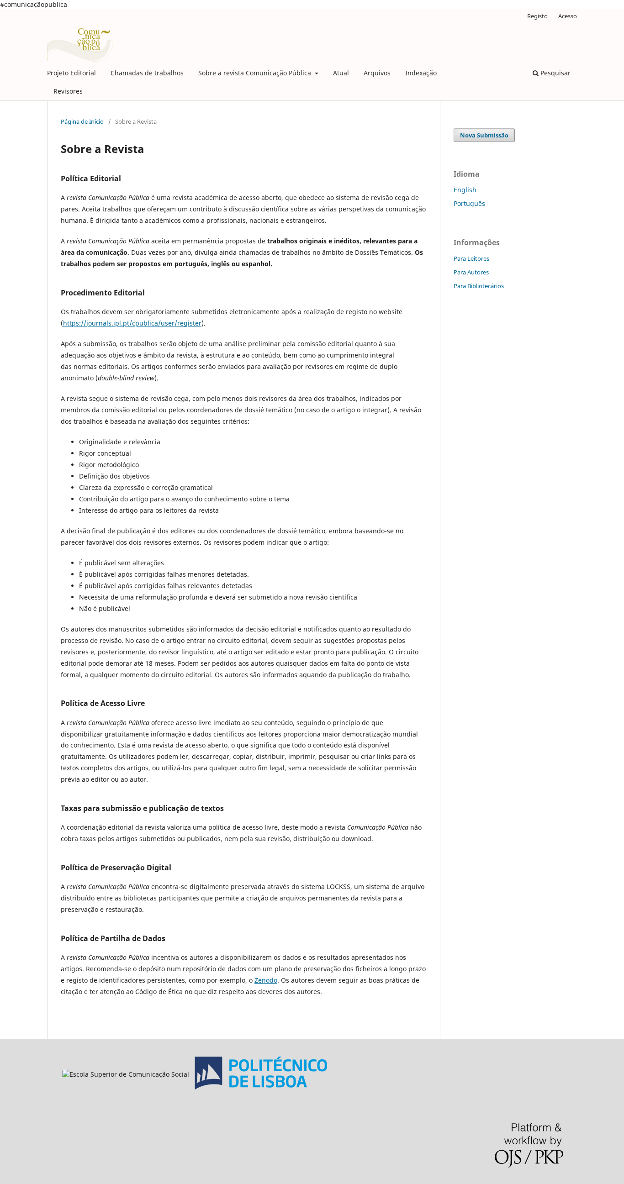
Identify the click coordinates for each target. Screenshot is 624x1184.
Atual (341, 72)
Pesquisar (555, 72)
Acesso (567, 16)
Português (469, 203)
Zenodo (265, 980)
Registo (537, 16)
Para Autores (471, 272)
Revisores (68, 91)
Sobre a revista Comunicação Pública (255, 72)
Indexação (421, 72)
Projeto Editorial (71, 72)
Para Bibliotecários (479, 286)
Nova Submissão (484, 135)
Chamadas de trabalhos (147, 72)
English (465, 189)
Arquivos (377, 72)
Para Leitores (471, 258)
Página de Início (82, 121)
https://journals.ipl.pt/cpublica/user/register (132, 323)
